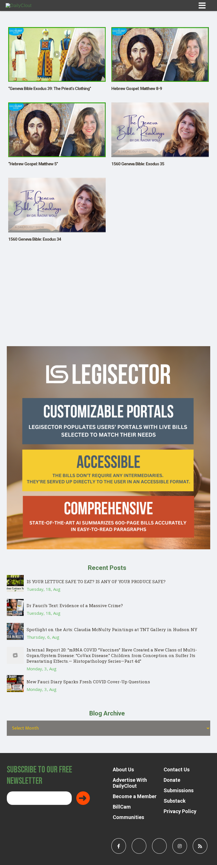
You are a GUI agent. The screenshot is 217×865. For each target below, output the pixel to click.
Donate (172, 780)
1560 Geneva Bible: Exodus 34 (34, 239)
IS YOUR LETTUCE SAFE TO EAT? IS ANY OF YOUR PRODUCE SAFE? (96, 581)
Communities (128, 817)
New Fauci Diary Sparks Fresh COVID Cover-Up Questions (88, 681)
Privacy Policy (180, 811)
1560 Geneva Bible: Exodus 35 (137, 163)
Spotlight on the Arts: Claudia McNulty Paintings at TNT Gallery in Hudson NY (112, 629)
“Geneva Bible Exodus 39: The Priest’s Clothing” (49, 88)
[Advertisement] (108, 306)
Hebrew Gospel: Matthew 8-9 (136, 88)
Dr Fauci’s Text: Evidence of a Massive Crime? (75, 605)
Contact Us (177, 769)
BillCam (122, 807)
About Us (123, 769)
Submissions (179, 790)
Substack (175, 801)
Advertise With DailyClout (130, 783)
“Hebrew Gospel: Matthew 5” (33, 163)
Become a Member (135, 796)
